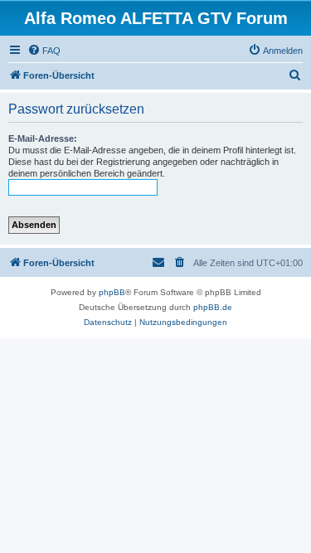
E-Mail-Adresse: (42, 138)
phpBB (112, 292)
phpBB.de (212, 307)
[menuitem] (44, 51)
